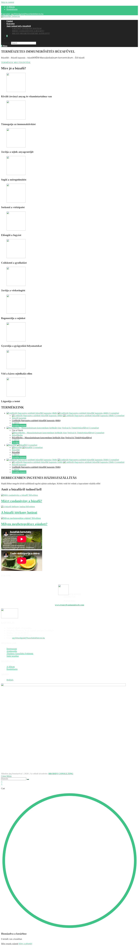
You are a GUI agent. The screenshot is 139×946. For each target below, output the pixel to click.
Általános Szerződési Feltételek (20, 653)
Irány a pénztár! (25, 943)
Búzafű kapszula (19, 418)
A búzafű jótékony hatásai (19, 512)
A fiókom (11, 7)
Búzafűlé (16, 450)
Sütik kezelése (13, 656)
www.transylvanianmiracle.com (69, 605)
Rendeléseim (12, 9)
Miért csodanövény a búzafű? (21, 501)
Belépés (10, 680)
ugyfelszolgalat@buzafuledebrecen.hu (28, 638)
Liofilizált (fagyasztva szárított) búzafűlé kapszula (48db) (36, 420)
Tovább (15, 442)
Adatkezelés (12, 651)
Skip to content (7, 2)
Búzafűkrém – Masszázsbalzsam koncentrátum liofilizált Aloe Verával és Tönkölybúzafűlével (52, 437)
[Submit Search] (28, 779)
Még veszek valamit (9, 943)
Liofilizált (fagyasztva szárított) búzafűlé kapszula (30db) (36, 467)
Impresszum (12, 649)
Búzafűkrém (17, 435)
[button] (16, 62)
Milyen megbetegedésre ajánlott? (24, 524)
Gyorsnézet (114, 413)
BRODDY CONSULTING (60, 773)
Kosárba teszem (19, 425)
